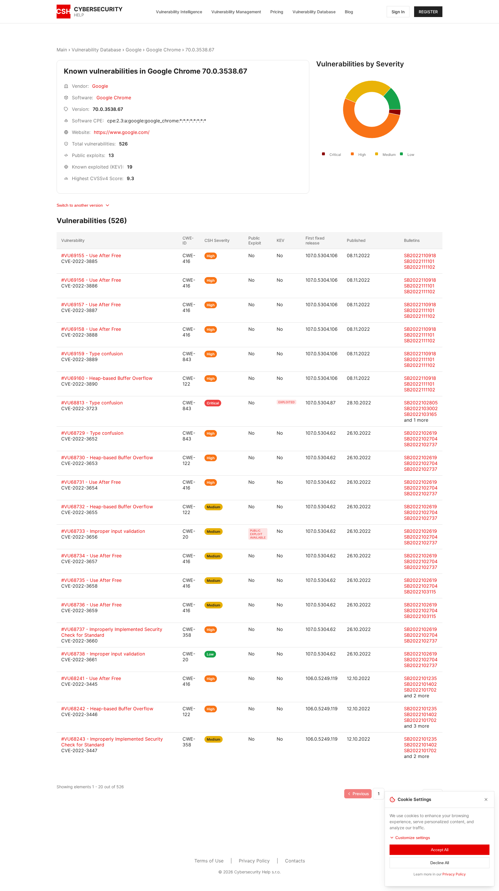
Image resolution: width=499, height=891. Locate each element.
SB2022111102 (419, 267)
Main (62, 50)
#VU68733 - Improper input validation (103, 531)
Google (133, 50)
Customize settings (412, 837)
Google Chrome (163, 50)
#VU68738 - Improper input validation (103, 654)
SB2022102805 (421, 403)
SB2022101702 (420, 690)
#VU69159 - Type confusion (92, 353)
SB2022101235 (420, 678)
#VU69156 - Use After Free (91, 280)
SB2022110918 (420, 255)
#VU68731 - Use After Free (91, 482)
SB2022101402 (420, 684)
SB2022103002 (421, 408)
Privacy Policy (254, 861)
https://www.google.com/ (122, 132)
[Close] (486, 799)
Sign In (398, 11)
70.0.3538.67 (199, 50)
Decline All (439, 862)
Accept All (439, 849)
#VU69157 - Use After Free (91, 304)
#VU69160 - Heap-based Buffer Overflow (106, 378)
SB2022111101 (419, 261)
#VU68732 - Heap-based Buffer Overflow (107, 506)
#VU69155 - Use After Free (91, 255)
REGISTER (428, 11)
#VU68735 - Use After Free (91, 580)
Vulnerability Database (314, 11)
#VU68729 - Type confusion (92, 433)
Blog (349, 11)
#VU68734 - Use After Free (91, 555)
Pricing (276, 11)
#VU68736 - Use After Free (91, 605)
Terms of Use (209, 861)
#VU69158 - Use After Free (91, 329)
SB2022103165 (420, 414)
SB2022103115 (420, 592)
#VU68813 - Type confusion (92, 403)
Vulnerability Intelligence (179, 11)
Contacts (295, 861)
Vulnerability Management (236, 11)
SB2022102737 (420, 444)
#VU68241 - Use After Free (91, 678)
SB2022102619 (420, 433)
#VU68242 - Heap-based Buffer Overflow (107, 708)
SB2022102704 (420, 439)
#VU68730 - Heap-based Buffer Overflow (107, 457)
